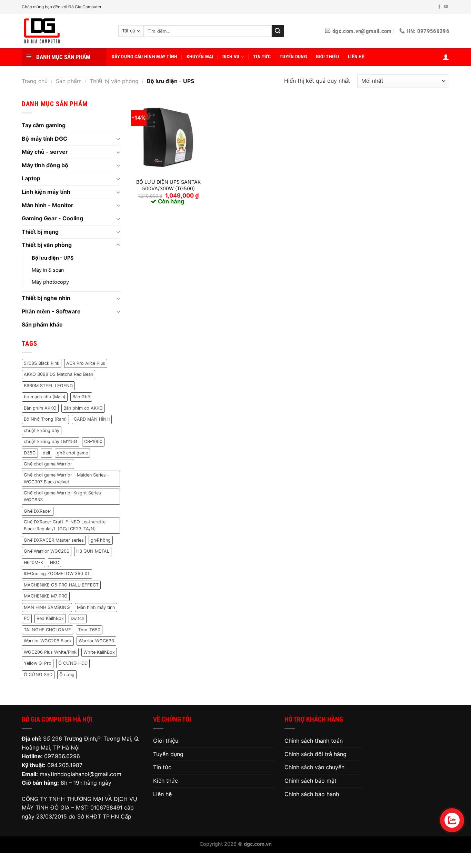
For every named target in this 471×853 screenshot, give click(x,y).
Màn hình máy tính (96, 607)
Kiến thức (165, 780)
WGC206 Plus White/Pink (50, 652)
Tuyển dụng (293, 57)
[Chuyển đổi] (118, 138)
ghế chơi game (72, 452)
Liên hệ (356, 57)
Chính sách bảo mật (310, 780)
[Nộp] (277, 31)
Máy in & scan (48, 270)
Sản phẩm (69, 81)
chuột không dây (41, 430)
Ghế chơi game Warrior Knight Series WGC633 (62, 496)
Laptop (31, 178)
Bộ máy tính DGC (44, 138)
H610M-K (33, 562)
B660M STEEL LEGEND (48, 385)
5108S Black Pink (41, 363)
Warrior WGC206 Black (48, 640)
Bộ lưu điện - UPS (52, 258)
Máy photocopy (50, 282)
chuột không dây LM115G (50, 441)
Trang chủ (35, 81)
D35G (30, 452)
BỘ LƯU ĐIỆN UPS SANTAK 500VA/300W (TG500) (168, 185)
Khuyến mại (200, 57)
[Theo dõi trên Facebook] (439, 6)
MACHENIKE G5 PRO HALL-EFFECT (61, 585)
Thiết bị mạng (40, 231)
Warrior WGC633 (96, 640)
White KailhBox (99, 652)
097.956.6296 (62, 756)
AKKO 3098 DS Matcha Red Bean (58, 374)
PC (27, 618)
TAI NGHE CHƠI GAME (47, 629)
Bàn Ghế (81, 396)
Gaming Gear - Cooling (52, 218)
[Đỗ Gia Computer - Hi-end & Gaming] (65, 31)
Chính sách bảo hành (311, 794)
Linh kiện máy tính (46, 191)
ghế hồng (101, 540)
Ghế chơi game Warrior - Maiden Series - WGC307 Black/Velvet (66, 478)
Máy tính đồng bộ (45, 165)
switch (77, 618)
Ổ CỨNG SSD (38, 674)
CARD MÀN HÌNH (92, 419)
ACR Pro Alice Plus (85, 363)
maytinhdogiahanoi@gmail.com (80, 774)
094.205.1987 (64, 765)
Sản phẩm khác (42, 324)
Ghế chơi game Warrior (48, 463)
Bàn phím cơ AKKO (83, 408)
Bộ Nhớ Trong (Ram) (45, 419)
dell (46, 452)
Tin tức (262, 57)
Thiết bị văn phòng (114, 81)
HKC (54, 562)
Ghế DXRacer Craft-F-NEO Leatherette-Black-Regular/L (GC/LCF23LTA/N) (66, 525)
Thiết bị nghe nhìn (46, 297)
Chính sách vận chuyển (314, 767)
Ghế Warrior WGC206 (46, 551)
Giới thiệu (327, 57)
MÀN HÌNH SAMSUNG (47, 607)
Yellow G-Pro (37, 663)
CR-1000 (93, 441)
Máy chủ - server (45, 151)
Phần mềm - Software (51, 311)
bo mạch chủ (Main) (45, 396)
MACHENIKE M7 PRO (46, 596)
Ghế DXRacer (37, 511)
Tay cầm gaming (44, 125)
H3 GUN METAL (92, 551)
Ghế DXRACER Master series (54, 540)
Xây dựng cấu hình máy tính (145, 57)
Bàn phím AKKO (40, 408)
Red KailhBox (50, 618)
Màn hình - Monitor (47, 205)
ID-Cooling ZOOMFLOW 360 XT (57, 573)
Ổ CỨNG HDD (73, 663)
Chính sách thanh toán (313, 740)
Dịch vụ (231, 57)
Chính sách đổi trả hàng (315, 754)
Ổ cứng (66, 674)
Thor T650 (89, 629)
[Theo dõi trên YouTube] (446, 6)
